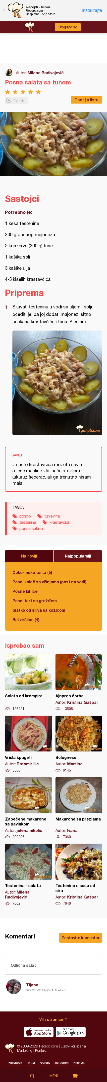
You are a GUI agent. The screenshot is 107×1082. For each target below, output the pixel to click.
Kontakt (41, 1050)
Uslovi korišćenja (73, 1046)
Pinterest (79, 1062)
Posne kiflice (25, 591)
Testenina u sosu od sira (78, 875)
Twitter (30, 1062)
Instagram (61, 1062)
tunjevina (52, 516)
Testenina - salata (28, 875)
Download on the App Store (39, 1032)
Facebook (15, 1062)
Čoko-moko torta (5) (32, 572)
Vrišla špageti (28, 744)
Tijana (32, 984)
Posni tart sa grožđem (34, 600)
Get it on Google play (71, 1032)
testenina (27, 522)
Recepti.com (10, 1048)
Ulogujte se (67, 27)
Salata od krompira (28, 682)
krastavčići (59, 522)
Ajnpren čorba (78, 682)
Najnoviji (29, 556)
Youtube (44, 1062)
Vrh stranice (51, 1019)
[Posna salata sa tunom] (57, 383)
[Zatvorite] (3, 10)
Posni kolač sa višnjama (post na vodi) (49, 581)
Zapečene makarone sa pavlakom (28, 808)
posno (25, 516)
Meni (54, 1076)
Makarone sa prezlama (78, 808)
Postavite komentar (81, 937)
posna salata (31, 528)
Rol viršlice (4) (25, 619)
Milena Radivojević (46, 72)
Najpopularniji (78, 556)
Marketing (24, 1050)
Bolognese (78, 744)
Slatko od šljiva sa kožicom (38, 610)
